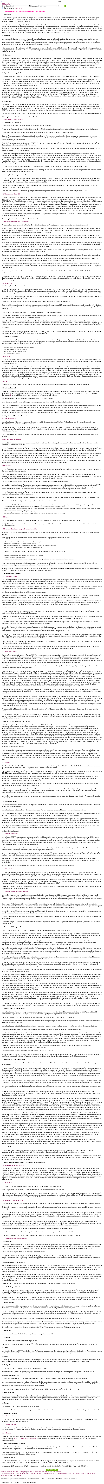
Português (23, 1472)
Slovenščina (57, 1472)
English (44, 1472)
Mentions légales (36, 1473)
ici (10, 395)
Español (29, 1472)
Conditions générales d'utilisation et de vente (15, 1473)
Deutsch (15, 1472)
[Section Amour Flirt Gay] (60, 6)
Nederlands (37, 1472)
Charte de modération (64, 1473)
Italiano (9, 1472)
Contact (14, 1475)
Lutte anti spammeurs (79, 1473)
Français (3, 1472)
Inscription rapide (52, 1469)
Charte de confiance (49, 1473)
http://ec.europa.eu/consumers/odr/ (25, 1438)
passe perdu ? (19, 8)
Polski (50, 1472)
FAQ (20, 1475)
